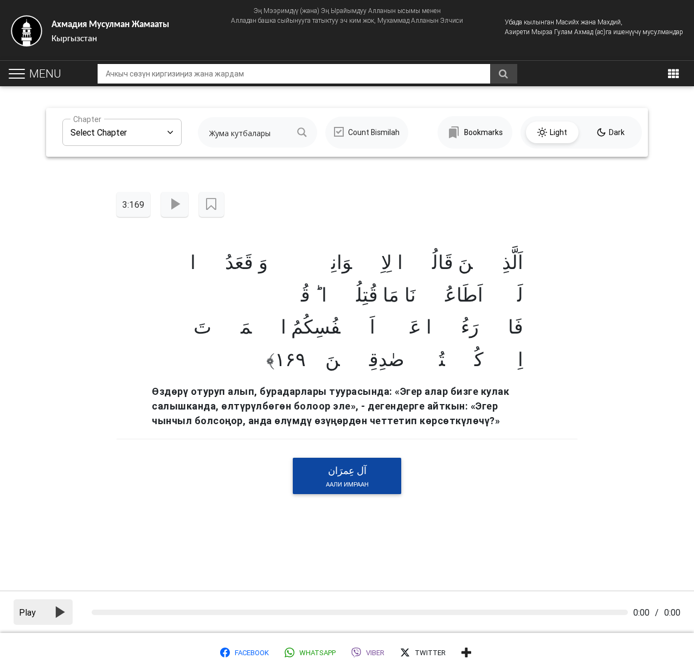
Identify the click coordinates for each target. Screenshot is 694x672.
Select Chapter (98, 128)
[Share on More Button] (466, 652)
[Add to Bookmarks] (211, 204)
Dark (617, 132)
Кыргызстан (110, 31)
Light (558, 132)
